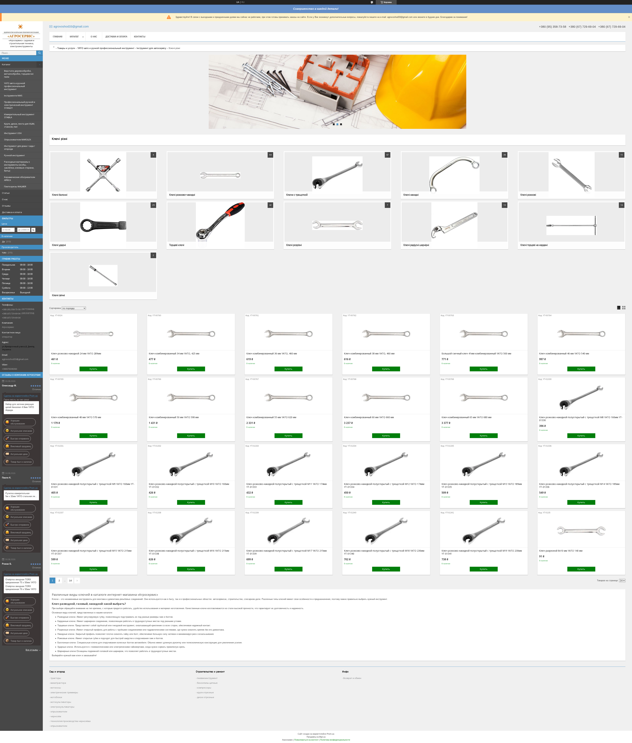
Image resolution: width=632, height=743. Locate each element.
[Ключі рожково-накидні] (220, 175)
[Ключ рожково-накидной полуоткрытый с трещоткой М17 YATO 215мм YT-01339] (288, 530)
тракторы (56, 678)
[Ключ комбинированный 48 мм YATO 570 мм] (93, 397)
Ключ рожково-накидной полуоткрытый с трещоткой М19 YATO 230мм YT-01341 (482, 552)
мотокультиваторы (61, 701)
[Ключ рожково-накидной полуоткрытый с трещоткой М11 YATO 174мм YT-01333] (288, 464)
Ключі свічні (58, 295)
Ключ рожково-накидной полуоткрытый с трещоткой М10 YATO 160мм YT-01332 (189, 485)
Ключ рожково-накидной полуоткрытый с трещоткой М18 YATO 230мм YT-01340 (384, 552)
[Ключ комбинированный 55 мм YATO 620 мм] (288, 397)
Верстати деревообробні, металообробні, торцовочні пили (18, 73)
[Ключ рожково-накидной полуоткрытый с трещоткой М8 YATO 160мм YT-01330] (581, 397)
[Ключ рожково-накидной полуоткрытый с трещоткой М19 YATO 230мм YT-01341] (484, 530)
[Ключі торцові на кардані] (571, 225)
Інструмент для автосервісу (151, 48)
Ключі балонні (59, 194)
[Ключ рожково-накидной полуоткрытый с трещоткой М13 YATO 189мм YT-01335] (484, 464)
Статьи (6, 192)
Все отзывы (32, 649)
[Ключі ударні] (103, 225)
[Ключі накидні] (454, 175)
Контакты (139, 36)
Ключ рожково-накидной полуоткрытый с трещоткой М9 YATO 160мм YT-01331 (92, 485)
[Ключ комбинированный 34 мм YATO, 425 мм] (191, 333)
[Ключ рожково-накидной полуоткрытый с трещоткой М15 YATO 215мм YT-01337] (93, 530)
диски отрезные (205, 697)
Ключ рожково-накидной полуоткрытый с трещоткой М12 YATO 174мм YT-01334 (384, 485)
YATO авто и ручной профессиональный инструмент (14, 86)
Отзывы (6, 205)
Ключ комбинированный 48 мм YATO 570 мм (76, 417)
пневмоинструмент (207, 678)
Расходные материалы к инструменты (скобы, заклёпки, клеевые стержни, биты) (19, 166)
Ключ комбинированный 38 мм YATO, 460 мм (369, 353)
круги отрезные (205, 692)
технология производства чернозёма (71, 721)
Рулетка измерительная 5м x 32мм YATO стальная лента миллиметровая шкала (21, 495)
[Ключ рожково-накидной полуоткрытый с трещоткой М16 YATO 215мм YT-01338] (191, 530)
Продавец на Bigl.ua (316, 737)
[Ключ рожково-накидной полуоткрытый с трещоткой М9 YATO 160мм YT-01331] (93, 464)
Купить (93, 368)
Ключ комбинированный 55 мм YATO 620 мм (271, 417)
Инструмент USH (13, 133)
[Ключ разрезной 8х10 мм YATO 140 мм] (581, 530)
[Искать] (39, 52)
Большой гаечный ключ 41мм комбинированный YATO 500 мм (476, 353)
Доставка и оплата (12, 212)
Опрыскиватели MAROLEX (17, 139)
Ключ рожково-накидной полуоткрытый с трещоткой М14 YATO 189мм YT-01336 (579, 485)
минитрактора (58, 682)
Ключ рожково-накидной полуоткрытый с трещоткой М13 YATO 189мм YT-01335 (482, 485)
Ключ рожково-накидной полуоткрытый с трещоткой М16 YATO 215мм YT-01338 (189, 552)
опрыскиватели (59, 711)
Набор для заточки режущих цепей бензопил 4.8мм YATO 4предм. (19, 407)
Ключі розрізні (294, 244)
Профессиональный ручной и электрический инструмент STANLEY (19, 104)
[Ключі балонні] (103, 175)
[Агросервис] (21, 31)
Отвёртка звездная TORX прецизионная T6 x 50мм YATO (20, 587)
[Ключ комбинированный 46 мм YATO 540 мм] (581, 333)
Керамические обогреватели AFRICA (19, 179)
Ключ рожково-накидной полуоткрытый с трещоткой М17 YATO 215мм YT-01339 (286, 552)
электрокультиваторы (62, 706)
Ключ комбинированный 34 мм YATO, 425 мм (174, 353)
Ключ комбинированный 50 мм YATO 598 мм (174, 417)
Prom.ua (330, 734)
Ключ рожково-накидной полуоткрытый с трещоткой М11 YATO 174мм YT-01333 (286, 485)
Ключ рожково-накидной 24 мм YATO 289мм (76, 353)
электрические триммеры (64, 692)
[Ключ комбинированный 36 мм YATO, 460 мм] (288, 333)
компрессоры (204, 687)
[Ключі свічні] (103, 276)
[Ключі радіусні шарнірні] (454, 225)
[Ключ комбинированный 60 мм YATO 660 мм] (386, 397)
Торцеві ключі (176, 244)
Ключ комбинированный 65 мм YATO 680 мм (466, 417)
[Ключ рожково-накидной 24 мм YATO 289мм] (93, 333)
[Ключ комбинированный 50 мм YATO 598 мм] (191, 397)
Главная (57, 36)
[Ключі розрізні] (337, 225)
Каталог (6, 64)
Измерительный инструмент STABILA (19, 116)
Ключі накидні (410, 194)
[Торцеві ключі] (220, 225)
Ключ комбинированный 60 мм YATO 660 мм (369, 417)
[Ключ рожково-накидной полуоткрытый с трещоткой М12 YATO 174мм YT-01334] (386, 464)
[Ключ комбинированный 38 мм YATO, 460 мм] (386, 333)
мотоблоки (56, 697)
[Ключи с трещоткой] (337, 175)
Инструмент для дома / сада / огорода (19, 147)
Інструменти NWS (13, 95)
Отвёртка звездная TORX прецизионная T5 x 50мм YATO (20, 581)
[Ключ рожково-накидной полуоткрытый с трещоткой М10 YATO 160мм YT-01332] (191, 464)
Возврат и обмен (352, 678)
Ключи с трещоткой (296, 194)
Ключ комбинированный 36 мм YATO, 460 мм (271, 353)
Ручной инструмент (14, 155)
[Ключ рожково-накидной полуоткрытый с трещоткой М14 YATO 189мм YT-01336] (581, 464)
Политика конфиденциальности (335, 740)
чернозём (56, 716)
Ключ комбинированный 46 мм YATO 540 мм (564, 353)
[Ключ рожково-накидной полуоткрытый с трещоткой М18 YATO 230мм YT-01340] (386, 530)
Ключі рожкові (528, 194)
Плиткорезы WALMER (15, 186)
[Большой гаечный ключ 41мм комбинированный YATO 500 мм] (484, 333)
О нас (5, 199)
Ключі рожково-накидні (182, 194)
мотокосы (56, 687)
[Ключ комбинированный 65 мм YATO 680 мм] (484, 397)
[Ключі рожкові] (571, 175)
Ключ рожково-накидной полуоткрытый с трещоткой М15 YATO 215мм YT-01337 (91, 552)
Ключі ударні (59, 244)
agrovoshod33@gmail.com (15, 359)
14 (70, 580)
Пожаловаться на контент (306, 740)
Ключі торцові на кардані (533, 244)
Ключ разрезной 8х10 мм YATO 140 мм (560, 550)
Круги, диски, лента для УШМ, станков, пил (19, 125)
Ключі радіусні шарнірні (416, 244)
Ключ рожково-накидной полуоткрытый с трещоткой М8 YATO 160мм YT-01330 (580, 419)
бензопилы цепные (207, 682)
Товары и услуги (66, 48)
